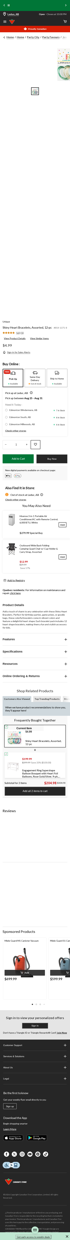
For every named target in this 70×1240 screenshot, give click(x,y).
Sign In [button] (35, 1025)
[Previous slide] (4, 5)
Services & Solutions (13, 1056)
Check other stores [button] (15, 430)
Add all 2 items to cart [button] (35, 791)
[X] (14, 1154)
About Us (8, 1067)
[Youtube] (30, 1154)
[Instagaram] (22, 1154)
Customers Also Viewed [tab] (17, 699)
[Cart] (65, 21)
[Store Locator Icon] (5, 14)
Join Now (61, 1032)
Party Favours (51, 37)
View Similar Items (39, 338)
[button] (31, 393)
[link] (14, 333)
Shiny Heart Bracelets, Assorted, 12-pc (27, 327)
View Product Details (15, 338)
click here (15, 593)
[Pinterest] (37, 1154)
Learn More (9, 1129)
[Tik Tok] (45, 1154)
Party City (33, 37)
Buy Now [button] (51, 459)
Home (10, 37)
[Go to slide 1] (35, 91)
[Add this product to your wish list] (35, 444)
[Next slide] (65, 5)
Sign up (10, 1106)
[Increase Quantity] (26, 444)
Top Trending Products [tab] (47, 699)
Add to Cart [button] (18, 458)
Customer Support (12, 1045)
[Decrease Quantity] (5, 444)
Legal (6, 1078)
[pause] (8, 5)
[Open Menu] (5, 22)
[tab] (13, 378)
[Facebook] (6, 1154)
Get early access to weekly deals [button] (33, 1236)
